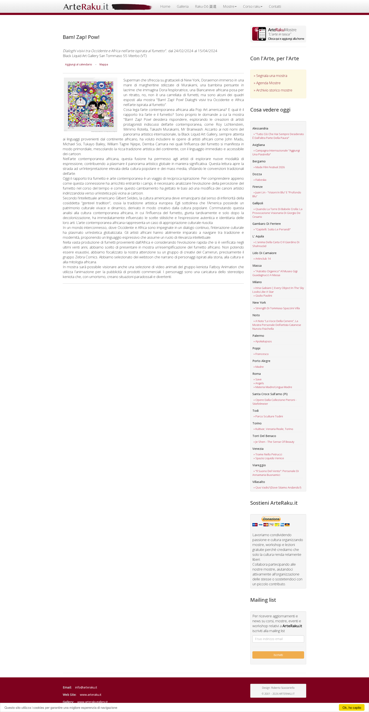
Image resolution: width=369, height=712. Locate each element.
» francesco (261, 354)
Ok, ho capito (352, 707)
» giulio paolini (262, 295)
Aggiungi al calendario (78, 64)
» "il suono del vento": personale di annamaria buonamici (275, 473)
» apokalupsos (262, 341)
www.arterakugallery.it (92, 702)
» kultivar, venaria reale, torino (273, 429)
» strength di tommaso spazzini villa (276, 308)
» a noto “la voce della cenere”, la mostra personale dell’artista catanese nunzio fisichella (276, 325)
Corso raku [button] (251, 6)
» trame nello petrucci (267, 454)
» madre (258, 367)
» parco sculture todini (268, 416)
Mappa (104, 64)
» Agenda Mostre (267, 82)
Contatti (275, 6)
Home (165, 6)
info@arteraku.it (86, 687)
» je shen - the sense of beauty (273, 442)
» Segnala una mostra (270, 75)
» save (257, 379)
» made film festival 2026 (269, 167)
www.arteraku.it (90, 695)
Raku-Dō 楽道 (206, 6)
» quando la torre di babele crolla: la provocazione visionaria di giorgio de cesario (277, 213)
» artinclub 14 (262, 258)
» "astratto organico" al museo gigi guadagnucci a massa (274, 273)
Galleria (183, 6)
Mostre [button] (228, 6)
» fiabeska (259, 180)
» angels (258, 383)
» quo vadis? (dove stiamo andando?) (277, 487)
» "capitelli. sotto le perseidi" (272, 229)
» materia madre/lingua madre (272, 387)
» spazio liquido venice (268, 458)
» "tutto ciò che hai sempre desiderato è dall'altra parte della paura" (278, 136)
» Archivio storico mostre (273, 90)
